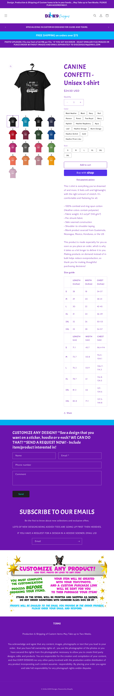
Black (83, 113)
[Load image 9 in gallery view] (12, 147)
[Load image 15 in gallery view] (38, 160)
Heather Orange (80, 129)
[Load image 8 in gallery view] (51, 134)
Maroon (69, 118)
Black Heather (71, 113)
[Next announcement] (109, 27)
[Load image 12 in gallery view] (51, 147)
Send (21, 494)
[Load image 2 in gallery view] (25, 121)
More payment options (85, 179)
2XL (100, 150)
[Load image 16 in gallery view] (51, 160)
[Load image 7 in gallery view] (38, 134)
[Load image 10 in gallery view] (25, 147)
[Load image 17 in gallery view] (12, 173)
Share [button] (69, 413)
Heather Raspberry (83, 123)
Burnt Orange (96, 129)
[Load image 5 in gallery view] (12, 134)
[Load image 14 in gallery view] (25, 160)
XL (92, 150)
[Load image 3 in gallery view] (38, 121)
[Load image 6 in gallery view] (25, 134)
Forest (78, 118)
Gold (84, 134)
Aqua (97, 123)
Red (99, 113)
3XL (67, 155)
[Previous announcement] (5, 27)
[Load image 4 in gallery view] (51, 121)
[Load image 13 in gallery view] (12, 160)
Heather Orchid (72, 134)
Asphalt (69, 123)
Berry (99, 118)
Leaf (67, 129)
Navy (91, 113)
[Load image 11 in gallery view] (38, 147)
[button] (6, 16)
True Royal (89, 118)
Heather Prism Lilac (73, 139)
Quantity (67, 97)
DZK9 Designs (52, 689)
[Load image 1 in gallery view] (12, 121)
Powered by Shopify (65, 689)
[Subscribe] (79, 541)
